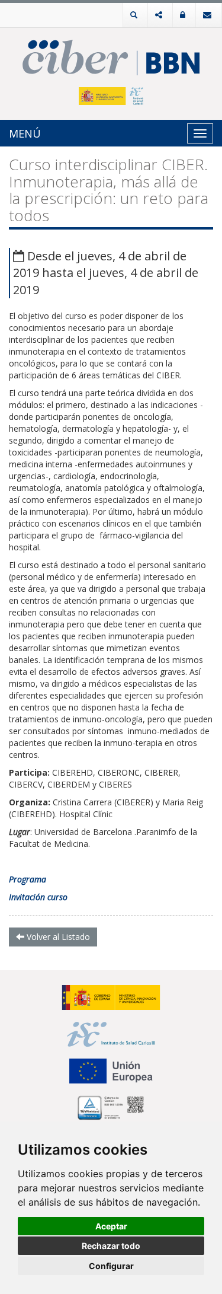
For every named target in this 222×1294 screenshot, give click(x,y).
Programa (27, 879)
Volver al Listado (57, 936)
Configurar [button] (111, 1266)
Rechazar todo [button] (111, 1246)
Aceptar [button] (111, 1226)
